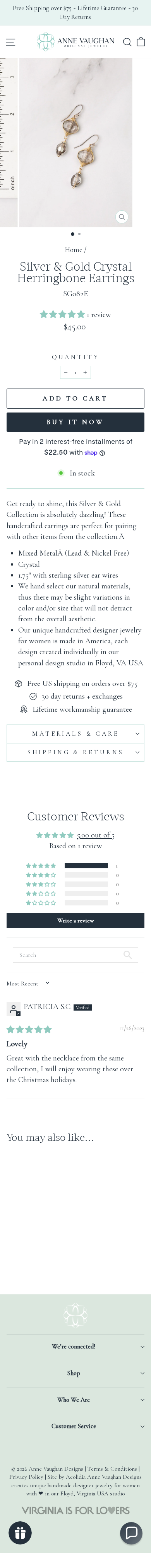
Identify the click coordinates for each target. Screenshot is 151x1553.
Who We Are (73, 1400)
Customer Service (73, 1426)
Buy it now (76, 422)
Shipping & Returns (75, 752)
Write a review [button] (75, 920)
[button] (63, 314)
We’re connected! (73, 1346)
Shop (73, 1373)
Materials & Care (75, 734)
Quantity (76, 357)
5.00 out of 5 (96, 835)
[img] (29, 1030)
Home (73, 249)
